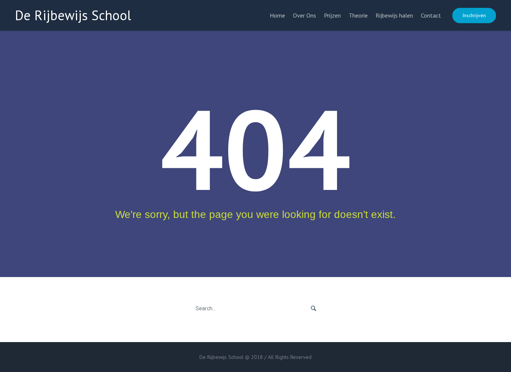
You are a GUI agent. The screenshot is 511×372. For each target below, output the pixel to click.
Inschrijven (474, 15)
